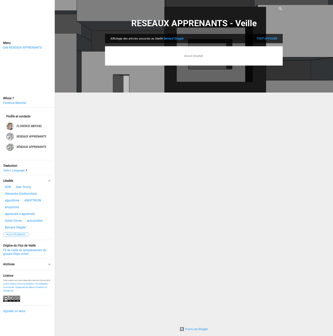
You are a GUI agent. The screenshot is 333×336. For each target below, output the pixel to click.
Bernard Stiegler (15, 227)
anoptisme (12, 207)
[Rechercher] (280, 9)
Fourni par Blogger (196, 329)
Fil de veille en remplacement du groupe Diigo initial (24, 252)
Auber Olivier (13, 220)
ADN (8, 187)
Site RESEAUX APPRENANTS (22, 47)
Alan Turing (23, 187)
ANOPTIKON (32, 200)
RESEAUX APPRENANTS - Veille (194, 23)
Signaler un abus (14, 311)
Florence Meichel (14, 103)
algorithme (12, 200)
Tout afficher (267, 38)
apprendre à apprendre (20, 214)
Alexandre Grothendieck (21, 193)
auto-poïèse (35, 220)
